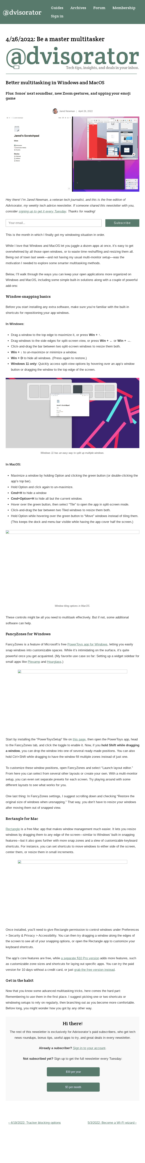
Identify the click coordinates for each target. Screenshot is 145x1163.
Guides (57, 7)
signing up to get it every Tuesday (42, 211)
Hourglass (54, 662)
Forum (99, 7)
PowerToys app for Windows (87, 644)
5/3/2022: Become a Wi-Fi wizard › (112, 1122)
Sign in (57, 16)
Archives (78, 7)
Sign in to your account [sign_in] (89, 1048)
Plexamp (34, 662)
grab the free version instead (94, 970)
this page (79, 739)
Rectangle (13, 829)
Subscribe (122, 223)
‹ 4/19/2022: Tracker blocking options (34, 1122)
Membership (124, 7)
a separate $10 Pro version (80, 958)
